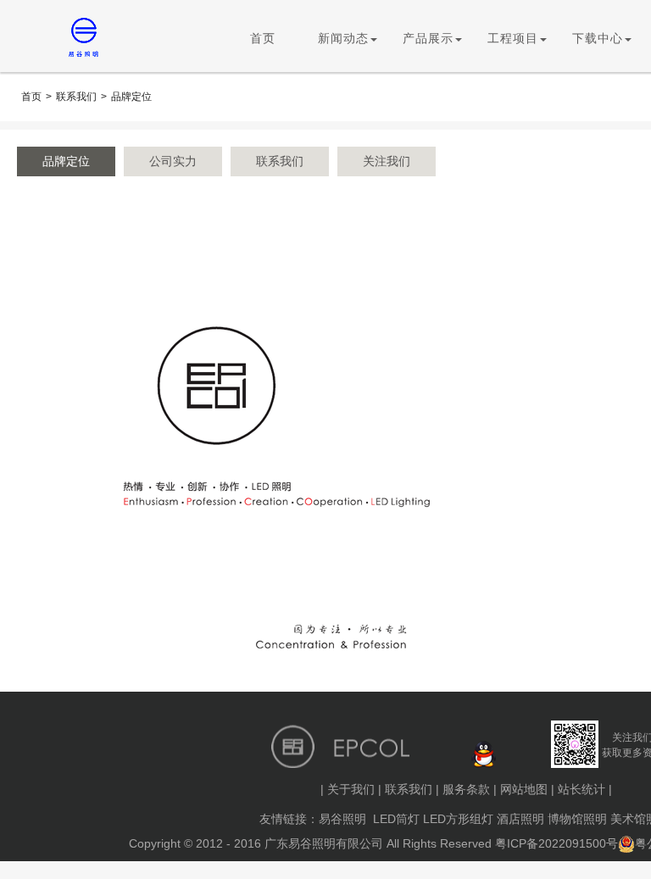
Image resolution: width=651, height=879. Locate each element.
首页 (262, 38)
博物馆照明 (577, 819)
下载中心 (597, 38)
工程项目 (512, 38)
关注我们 (386, 161)
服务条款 (466, 789)
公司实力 (173, 161)
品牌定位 (131, 97)
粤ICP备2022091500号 (556, 843)
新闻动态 (343, 38)
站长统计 (581, 789)
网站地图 (524, 789)
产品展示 (428, 38)
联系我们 (76, 97)
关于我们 (351, 789)
